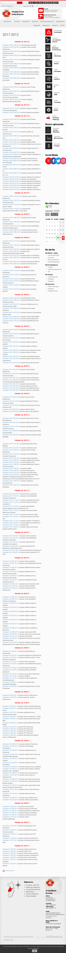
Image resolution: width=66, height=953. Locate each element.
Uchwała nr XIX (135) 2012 (11, 418)
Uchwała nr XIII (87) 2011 (10, 624)
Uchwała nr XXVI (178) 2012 (11, 245)
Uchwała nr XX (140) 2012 (11, 397)
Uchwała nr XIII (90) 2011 (10, 634)
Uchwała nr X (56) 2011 (10, 708)
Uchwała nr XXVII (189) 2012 (11, 232)
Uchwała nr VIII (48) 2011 (10, 779)
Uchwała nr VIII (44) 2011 (10, 767)
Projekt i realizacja (48, 937)
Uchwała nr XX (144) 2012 (11, 411)
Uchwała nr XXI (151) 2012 (11, 388)
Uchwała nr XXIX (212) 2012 (11, 181)
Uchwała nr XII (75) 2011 (10, 674)
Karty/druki (51, 257)
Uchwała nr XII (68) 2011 (10, 651)
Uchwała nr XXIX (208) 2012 (11, 169)
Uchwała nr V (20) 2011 (10, 849)
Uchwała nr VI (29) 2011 (10, 834)
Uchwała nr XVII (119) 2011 (11, 525)
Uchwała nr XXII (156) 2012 (11, 342)
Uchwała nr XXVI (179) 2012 (11, 249)
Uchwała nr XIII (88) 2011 (10, 628)
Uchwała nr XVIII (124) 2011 (11, 454)
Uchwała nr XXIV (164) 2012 (11, 300)
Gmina (16, 21)
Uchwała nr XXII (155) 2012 (11, 338)
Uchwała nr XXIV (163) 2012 (11, 298)
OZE (61, 25)
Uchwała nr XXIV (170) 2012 (11, 321)
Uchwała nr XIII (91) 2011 (10, 636)
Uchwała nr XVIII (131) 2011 (11, 472)
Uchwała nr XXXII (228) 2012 (11, 64)
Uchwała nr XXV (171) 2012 (11, 270)
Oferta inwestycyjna (53, 286)
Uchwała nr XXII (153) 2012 (11, 329)
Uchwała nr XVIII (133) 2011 (11, 481)
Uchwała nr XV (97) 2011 (10, 571)
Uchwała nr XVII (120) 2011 (11, 527)
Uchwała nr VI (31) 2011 (10, 840)
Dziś (47, 214)
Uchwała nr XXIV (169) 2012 (11, 318)
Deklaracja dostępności (33, 887)
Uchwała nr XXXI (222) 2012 (11, 99)
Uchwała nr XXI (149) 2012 (11, 384)
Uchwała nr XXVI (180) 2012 (11, 251)
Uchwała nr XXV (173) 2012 (11, 279)
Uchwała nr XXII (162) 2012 (11, 362)
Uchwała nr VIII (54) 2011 (10, 800)
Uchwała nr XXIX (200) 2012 (11, 142)
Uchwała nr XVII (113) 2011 (11, 506)
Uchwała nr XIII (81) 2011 (10, 599)
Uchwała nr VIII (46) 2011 (10, 773)
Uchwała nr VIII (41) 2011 (10, 754)
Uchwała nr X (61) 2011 (10, 727)
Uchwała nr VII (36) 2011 (10, 815)
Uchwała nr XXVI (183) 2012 (11, 261)
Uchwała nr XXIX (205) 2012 (11, 158)
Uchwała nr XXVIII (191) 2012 (12, 200)
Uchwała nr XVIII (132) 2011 (11, 474)
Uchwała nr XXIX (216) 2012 (11, 189)
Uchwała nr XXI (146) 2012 (11, 373)
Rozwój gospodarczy (46, 21)
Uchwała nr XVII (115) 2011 (11, 514)
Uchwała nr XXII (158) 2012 (11, 350)
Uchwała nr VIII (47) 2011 (10, 775)
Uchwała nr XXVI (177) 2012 (11, 241)
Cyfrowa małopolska (32, 894)
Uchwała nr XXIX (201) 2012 (11, 144)
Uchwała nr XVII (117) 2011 (11, 521)
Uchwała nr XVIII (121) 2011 (11, 444)
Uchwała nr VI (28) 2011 (10, 830)
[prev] (52, 214)
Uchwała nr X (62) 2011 (10, 729)
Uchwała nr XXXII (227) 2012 (11, 59)
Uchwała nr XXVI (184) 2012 (11, 263)
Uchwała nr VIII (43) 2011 (10, 762)
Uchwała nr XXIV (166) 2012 (11, 308)
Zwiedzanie (51, 279)
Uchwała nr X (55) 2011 (10, 706)
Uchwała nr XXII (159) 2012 (11, 352)
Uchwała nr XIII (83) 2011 (10, 607)
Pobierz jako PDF (9, 870)
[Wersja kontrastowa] (30, 3)
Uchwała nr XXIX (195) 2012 (11, 123)
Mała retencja (30, 892)
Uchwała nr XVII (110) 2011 (11, 496)
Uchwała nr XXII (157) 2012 (11, 346)
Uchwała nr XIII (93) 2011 (10, 642)
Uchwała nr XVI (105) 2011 (11, 542)
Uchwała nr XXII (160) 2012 (11, 356)
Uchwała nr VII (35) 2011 (10, 813)
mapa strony (27, 6)
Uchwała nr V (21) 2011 (10, 851)
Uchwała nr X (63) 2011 (10, 731)
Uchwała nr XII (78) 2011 (10, 682)
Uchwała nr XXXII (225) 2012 (11, 51)
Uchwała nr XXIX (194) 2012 (11, 119)
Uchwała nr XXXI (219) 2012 (11, 87)
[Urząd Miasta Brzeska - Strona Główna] (50, 885)
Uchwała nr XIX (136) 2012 (11, 422)
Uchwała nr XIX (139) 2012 (11, 435)
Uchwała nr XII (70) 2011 (10, 657)
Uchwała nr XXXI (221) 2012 (11, 95)
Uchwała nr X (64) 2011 (10, 733)
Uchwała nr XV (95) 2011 (10, 563)
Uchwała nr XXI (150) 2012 (11, 386)
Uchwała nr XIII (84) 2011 (10, 611)
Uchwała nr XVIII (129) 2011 (11, 468)
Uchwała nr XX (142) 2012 (11, 405)
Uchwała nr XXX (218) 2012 (11, 112)
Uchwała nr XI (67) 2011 (10, 697)
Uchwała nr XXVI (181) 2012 (11, 255)
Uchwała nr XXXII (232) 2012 (11, 78)
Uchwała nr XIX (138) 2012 (11, 430)
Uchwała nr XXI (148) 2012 (11, 380)
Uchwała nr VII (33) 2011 (10, 808)
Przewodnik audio (53, 277)
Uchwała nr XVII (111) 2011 (11, 500)
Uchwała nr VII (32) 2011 (10, 806)
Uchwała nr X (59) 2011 (10, 718)
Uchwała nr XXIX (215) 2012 (11, 187)
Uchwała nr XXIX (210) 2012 (11, 177)
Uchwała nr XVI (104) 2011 (11, 538)
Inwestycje (25, 21)
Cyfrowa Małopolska (53, 262)
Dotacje (34, 21)
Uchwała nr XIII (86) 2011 (10, 619)
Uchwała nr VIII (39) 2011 (10, 746)
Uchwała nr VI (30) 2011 (10, 838)
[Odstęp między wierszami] (49, 3)
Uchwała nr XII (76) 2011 (10, 676)
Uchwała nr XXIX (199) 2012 (11, 140)
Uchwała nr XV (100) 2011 (11, 584)
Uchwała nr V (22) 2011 (10, 853)
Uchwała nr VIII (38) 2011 (10, 744)
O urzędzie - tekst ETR (32, 885)
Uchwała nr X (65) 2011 (10, 735)
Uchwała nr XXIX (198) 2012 (11, 136)
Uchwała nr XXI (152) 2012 (11, 390)
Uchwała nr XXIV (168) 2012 (11, 316)
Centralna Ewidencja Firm (55, 269)
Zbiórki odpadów (31, 896)
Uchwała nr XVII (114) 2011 (11, 510)
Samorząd (6, 21)
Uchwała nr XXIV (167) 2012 (11, 312)
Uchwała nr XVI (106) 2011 (11, 546)
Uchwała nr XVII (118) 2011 (11, 523)
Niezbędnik (51, 281)
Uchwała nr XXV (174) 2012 (11, 281)
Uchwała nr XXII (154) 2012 (11, 334)
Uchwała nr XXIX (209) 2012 (11, 173)
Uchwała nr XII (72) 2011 (10, 663)
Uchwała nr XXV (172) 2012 (11, 274)
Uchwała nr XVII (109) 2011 (11, 494)
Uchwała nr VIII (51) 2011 (10, 789)
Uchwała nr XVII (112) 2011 (11, 502)
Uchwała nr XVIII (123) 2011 (11, 450)
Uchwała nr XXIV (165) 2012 (11, 304)
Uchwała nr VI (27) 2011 (10, 826)
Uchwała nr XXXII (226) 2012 (11, 55)
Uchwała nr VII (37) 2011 (10, 817)
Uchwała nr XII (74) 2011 (10, 670)
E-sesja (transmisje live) (33, 889)
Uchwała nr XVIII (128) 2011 (11, 464)
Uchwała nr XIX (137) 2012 (11, 426)
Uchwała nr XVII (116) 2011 (11, 516)
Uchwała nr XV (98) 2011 (10, 575)
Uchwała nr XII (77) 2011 (10, 678)
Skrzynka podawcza (53, 259)
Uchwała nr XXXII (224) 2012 (11, 47)
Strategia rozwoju (52, 291)
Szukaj (19, 2)
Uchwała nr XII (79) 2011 (10, 686)
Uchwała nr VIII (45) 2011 (10, 769)
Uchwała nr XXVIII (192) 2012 (12, 204)
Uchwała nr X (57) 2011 (10, 712)
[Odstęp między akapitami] (45, 3)
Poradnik (50, 267)
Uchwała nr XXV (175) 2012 (11, 285)
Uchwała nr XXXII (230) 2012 (11, 72)
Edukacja (35, 25)
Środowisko (59, 21)
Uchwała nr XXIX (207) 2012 (11, 165)
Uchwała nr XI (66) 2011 (10, 695)
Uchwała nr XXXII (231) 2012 (11, 74)
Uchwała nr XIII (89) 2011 (10, 632)
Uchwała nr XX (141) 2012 (11, 401)
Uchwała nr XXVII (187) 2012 (11, 226)
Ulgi (49, 271)
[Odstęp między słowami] (53, 3)
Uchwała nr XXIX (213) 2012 (11, 183)
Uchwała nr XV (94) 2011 (10, 561)
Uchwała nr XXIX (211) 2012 (11, 179)
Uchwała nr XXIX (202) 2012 (11, 148)
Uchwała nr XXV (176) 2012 (11, 289)
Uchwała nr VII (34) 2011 (10, 811)
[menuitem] (6, 21)
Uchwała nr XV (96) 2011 (10, 567)
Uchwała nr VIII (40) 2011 (10, 750)
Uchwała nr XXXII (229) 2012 (11, 68)
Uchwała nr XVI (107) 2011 (11, 550)
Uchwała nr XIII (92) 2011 (10, 638)
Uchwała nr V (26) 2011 (10, 863)
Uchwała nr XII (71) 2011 (10, 661)
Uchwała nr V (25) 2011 (10, 859)
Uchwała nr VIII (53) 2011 (10, 797)
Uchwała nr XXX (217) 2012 (11, 108)
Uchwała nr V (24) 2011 (10, 857)
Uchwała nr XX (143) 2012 (11, 409)
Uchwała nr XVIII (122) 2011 (11, 448)
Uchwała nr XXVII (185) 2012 (11, 217)
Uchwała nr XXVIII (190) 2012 (12, 196)
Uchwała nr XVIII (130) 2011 (11, 470)
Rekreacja (45, 25)
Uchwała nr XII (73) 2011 (10, 668)
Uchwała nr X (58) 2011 (10, 716)
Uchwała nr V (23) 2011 (10, 855)
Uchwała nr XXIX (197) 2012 (11, 132)
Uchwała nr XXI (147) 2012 (11, 378)
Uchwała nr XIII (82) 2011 (10, 603)
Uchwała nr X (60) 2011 (10, 723)
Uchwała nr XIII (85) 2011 (10, 615)
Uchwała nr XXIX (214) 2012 (11, 185)
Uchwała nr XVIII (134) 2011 (11, 485)
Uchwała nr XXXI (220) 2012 (11, 91)
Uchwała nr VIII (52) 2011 (10, 793)
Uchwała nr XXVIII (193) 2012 (12, 209)
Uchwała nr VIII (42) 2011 (10, 758)
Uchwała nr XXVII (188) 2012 (11, 230)
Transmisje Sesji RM (53, 255)
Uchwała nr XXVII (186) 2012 (11, 222)
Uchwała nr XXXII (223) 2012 (11, 45)
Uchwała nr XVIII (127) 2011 (11, 462)
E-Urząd (54, 25)
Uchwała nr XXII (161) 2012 (11, 358)
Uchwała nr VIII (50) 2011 (10, 785)
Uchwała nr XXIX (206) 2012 (11, 160)
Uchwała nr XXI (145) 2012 (11, 369)
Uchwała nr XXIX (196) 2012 (11, 127)
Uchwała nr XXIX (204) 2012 (11, 154)
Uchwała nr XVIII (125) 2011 (11, 458)
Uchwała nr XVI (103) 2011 (11, 536)
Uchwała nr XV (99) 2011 (10, 580)
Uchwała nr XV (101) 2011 (11, 586)
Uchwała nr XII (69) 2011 (10, 655)
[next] (56, 214)
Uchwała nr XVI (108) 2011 (11, 552)
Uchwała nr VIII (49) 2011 (10, 781)
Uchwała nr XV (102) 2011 (11, 588)
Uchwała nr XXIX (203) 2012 (11, 152)
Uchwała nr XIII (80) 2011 (10, 597)
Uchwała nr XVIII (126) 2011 (11, 460)
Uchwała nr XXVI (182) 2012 (11, 257)
